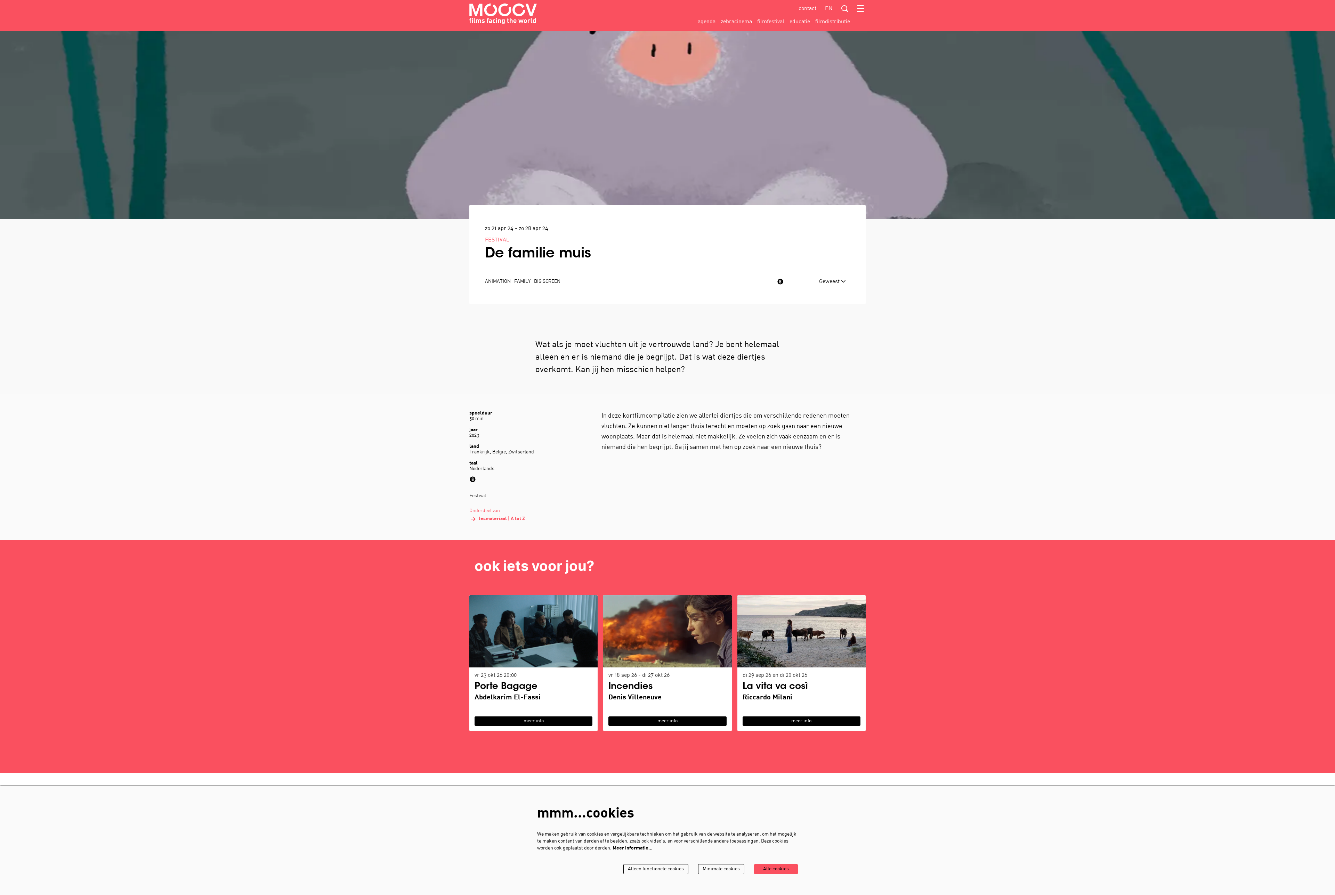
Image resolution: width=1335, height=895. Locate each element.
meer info (534, 721)
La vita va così (775, 686)
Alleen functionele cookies (656, 869)
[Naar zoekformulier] (845, 8)
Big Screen (547, 281)
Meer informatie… (633, 848)
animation (498, 281)
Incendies (630, 686)
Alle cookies (776, 869)
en (829, 8)
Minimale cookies (721, 869)
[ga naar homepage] (503, 13)
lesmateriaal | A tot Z (502, 519)
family (522, 281)
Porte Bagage (506, 686)
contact (807, 8)
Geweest (830, 282)
